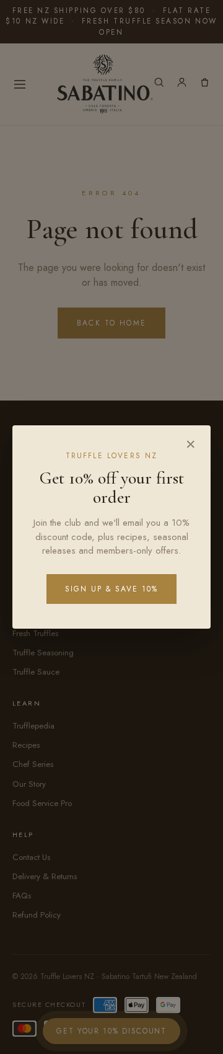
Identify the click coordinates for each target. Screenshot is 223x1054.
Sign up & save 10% (111, 589)
